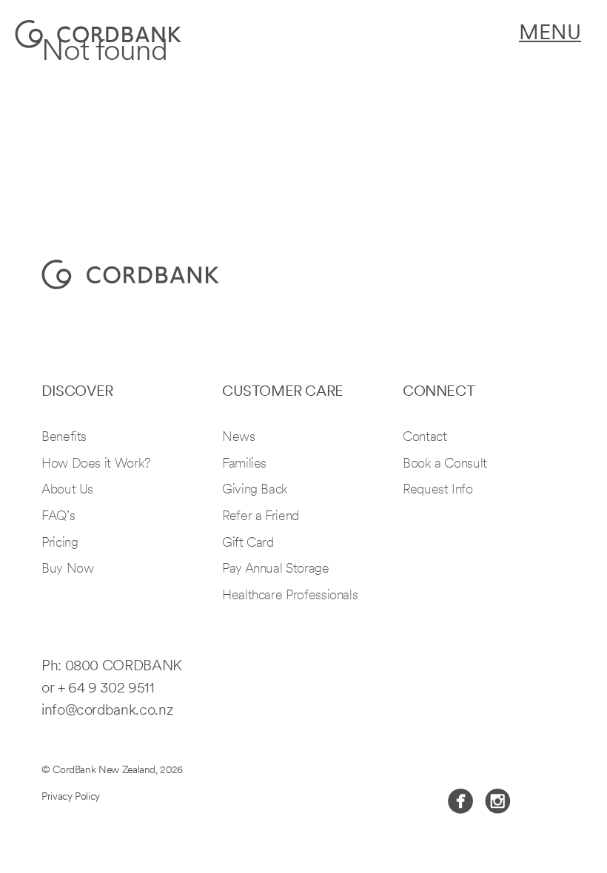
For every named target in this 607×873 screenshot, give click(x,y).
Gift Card (248, 543)
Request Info (438, 490)
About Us (67, 490)
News (238, 438)
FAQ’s (58, 517)
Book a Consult (445, 464)
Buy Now (67, 569)
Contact (424, 438)
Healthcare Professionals (290, 596)
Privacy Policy (70, 797)
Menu (550, 34)
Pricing (59, 543)
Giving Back (255, 490)
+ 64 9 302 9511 (106, 688)
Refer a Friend (260, 517)
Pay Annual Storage (275, 569)
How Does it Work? (96, 464)
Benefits (64, 438)
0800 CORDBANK (123, 666)
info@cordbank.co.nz (106, 711)
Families (244, 464)
